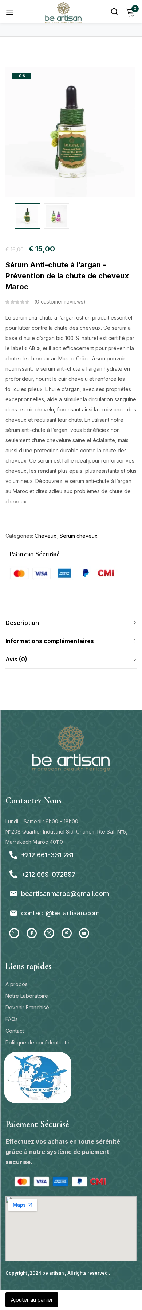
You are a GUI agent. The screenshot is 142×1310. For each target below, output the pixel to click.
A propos (16, 984)
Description (22, 622)
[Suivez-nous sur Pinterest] (67, 933)
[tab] (71, 623)
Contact (14, 1031)
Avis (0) (16, 659)
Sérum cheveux (79, 536)
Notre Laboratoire (26, 996)
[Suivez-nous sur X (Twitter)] (49, 933)
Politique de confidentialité (37, 1042)
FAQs (11, 1019)
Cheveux (45, 536)
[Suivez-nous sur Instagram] (14, 933)
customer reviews (59, 301)
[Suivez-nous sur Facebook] (32, 933)
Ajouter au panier (32, 1299)
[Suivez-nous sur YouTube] (84, 933)
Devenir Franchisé (27, 1007)
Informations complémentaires (49, 641)
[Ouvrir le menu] (9, 11)
